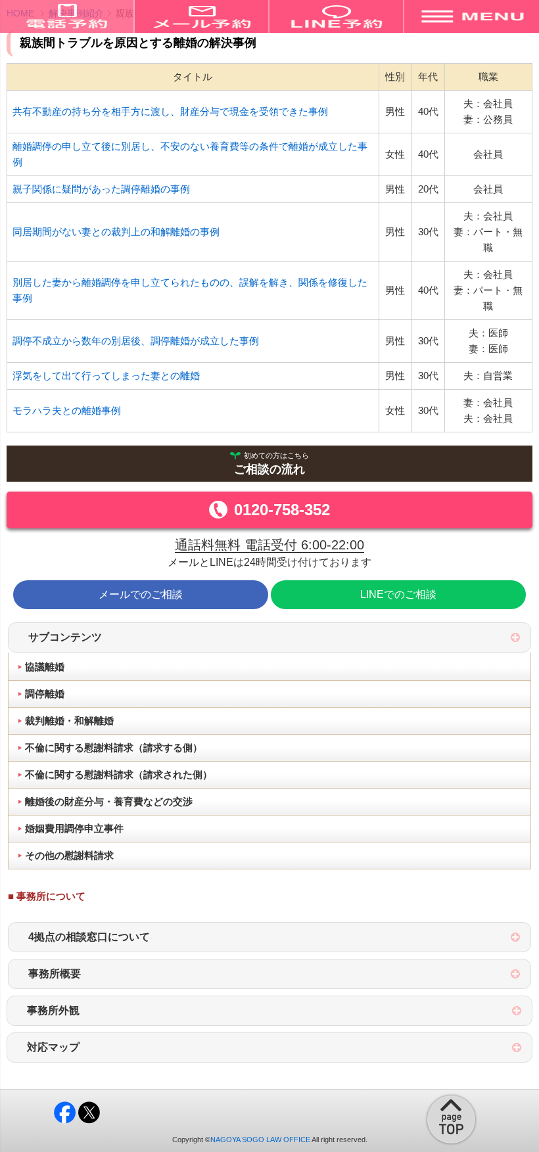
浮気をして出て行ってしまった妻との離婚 (106, 375)
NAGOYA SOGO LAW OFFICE (260, 1139)
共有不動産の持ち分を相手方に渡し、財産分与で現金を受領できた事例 (170, 111)
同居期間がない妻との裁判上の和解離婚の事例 (116, 231)
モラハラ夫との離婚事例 (66, 410)
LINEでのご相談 (398, 594)
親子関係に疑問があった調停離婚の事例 (101, 189)
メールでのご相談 (141, 594)
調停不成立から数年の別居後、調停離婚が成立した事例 (135, 340)
